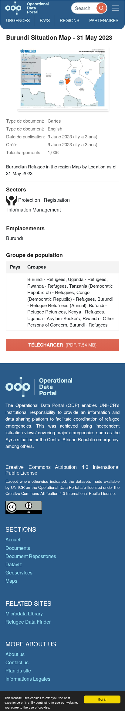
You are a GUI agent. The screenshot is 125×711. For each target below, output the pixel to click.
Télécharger (62, 344)
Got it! (102, 699)
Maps (11, 580)
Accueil (13, 539)
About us (15, 654)
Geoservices (18, 572)
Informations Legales (27, 678)
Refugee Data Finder (28, 621)
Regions (69, 20)
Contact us (17, 662)
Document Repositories (30, 556)
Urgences (18, 20)
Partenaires (103, 20)
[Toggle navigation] (115, 8)
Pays (45, 20)
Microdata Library (24, 613)
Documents (17, 547)
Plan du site (18, 670)
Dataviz (13, 564)
